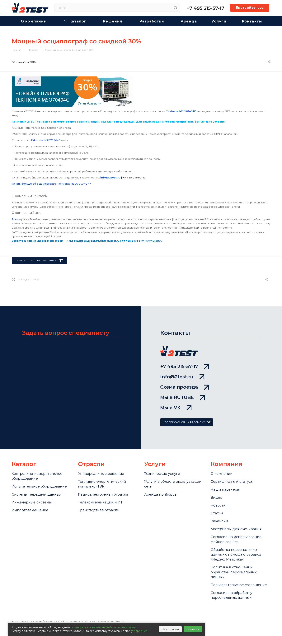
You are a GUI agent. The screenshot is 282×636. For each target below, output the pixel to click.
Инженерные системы (32, 502)
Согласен (192, 629)
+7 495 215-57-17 (205, 8)
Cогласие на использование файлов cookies (236, 539)
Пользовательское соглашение (239, 585)
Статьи (217, 513)
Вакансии (219, 521)
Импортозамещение (30, 510)
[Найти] (175, 8)
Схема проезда (179, 387)
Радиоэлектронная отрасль (103, 494)
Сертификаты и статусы (232, 481)
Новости (218, 505)
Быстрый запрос (250, 7)
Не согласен (170, 629)
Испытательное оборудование (39, 486)
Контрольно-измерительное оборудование (37, 476)
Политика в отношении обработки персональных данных (233, 572)
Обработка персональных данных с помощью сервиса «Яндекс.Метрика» (236, 554)
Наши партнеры (225, 489)
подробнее (140, 631)
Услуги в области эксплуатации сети (172, 483)
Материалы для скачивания (236, 529)
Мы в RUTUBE (177, 397)
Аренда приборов (160, 494)
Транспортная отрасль (98, 510)
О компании (222, 474)
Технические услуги (162, 474)
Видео (216, 497)
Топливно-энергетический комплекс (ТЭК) (102, 483)
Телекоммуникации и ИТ (100, 502)
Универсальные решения (101, 474)
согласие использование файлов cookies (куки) (103, 627)
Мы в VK (170, 407)
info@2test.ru (176, 377)
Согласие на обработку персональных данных (231, 595)
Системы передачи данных (36, 494)
